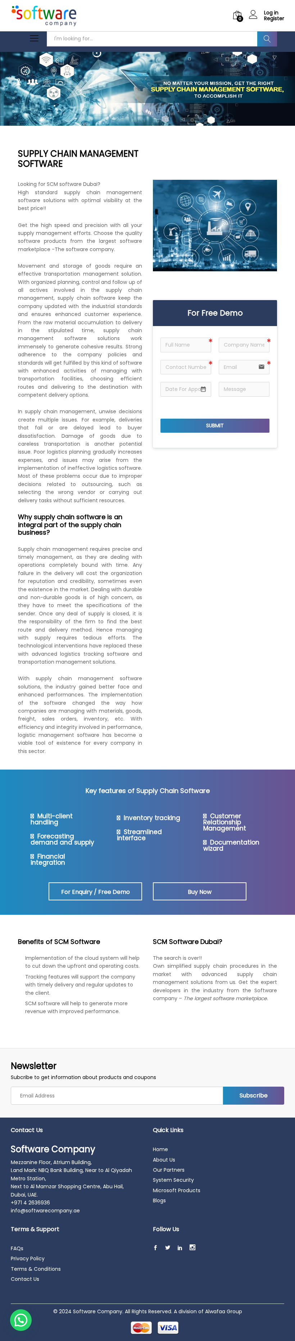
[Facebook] (155, 1248)
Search (267, 38)
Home (160, 1149)
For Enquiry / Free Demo (95, 892)
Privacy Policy (28, 1258)
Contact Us (25, 1279)
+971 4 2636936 (30, 1202)
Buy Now (200, 892)
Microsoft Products (176, 1190)
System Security (173, 1180)
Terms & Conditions (36, 1269)
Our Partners (169, 1169)
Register (274, 18)
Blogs (159, 1200)
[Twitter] (168, 1248)
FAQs (17, 1248)
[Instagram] (192, 1248)
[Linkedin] (180, 1248)
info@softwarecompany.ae (45, 1210)
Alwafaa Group (223, 1311)
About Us (164, 1159)
